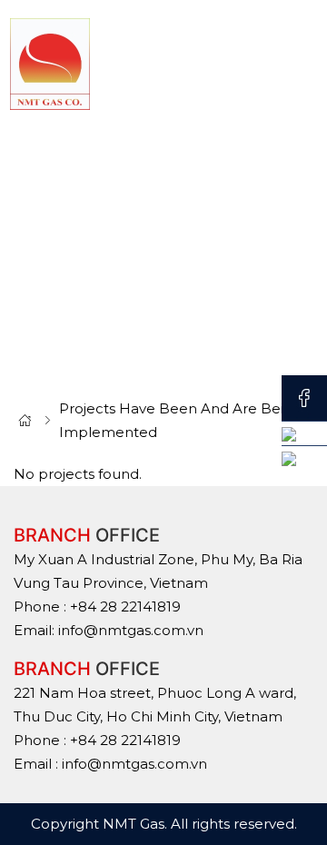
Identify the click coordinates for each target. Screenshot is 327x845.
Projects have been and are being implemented (180, 420)
